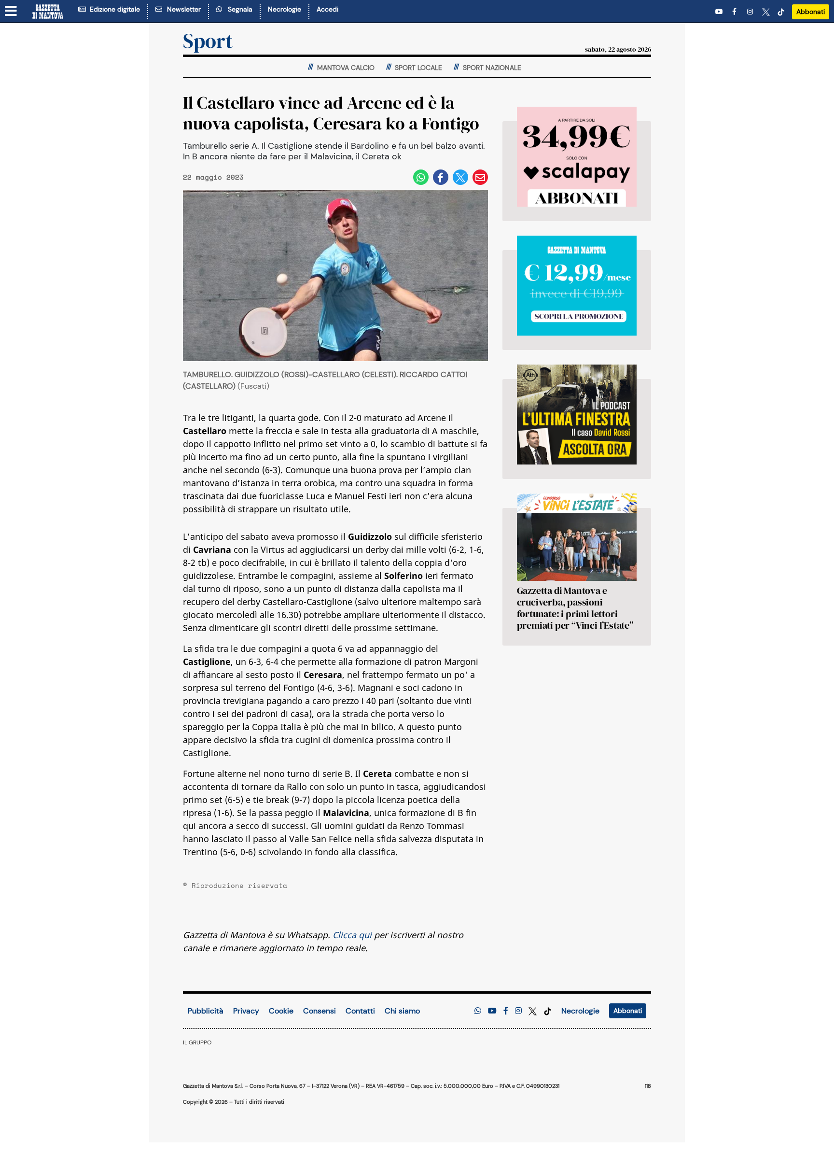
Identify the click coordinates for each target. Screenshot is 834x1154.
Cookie (281, 1011)
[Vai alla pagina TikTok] (781, 12)
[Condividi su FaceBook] (440, 177)
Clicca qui (352, 935)
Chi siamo (402, 1011)
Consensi (319, 1011)
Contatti (360, 1011)
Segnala (238, 9)
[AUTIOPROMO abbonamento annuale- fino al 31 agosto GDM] (577, 157)
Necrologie (284, 9)
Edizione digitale (113, 9)
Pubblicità (205, 1011)
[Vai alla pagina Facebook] (736, 12)
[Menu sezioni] (11, 11)
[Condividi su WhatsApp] (421, 177)
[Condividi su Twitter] (460, 177)
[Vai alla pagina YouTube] (720, 12)
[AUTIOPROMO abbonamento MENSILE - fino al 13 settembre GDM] (577, 286)
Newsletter (182, 9)
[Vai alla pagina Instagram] (751, 12)
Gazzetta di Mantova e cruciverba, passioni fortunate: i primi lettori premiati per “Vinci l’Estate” (575, 608)
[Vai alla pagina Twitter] (766, 12)
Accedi (327, 9)
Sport (208, 41)
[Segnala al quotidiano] (477, 1011)
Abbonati (810, 11)
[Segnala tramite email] (480, 177)
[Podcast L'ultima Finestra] (577, 414)
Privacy (246, 1011)
